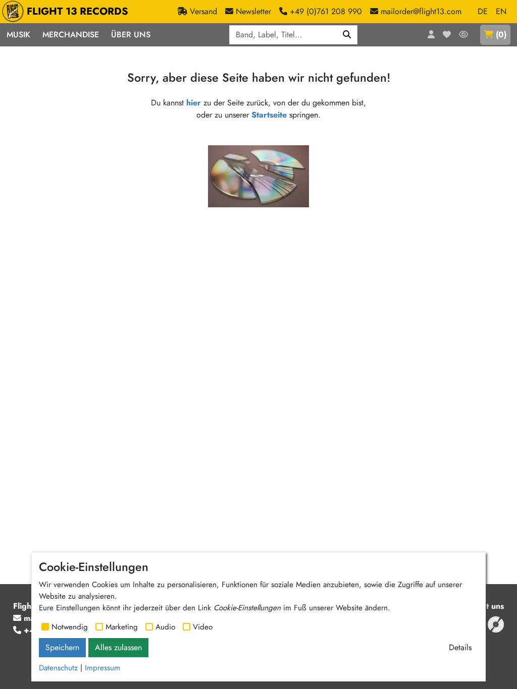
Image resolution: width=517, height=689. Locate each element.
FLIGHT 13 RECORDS (77, 11)
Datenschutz (58, 667)
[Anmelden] (431, 35)
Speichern (62, 647)
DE (483, 11)
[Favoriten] (447, 35)
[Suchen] (347, 34)
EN (501, 11)
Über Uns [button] (130, 34)
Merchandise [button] (70, 34)
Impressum (102, 667)
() (501, 34)
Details (460, 647)
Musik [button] (18, 34)
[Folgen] (463, 35)
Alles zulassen (118, 647)
